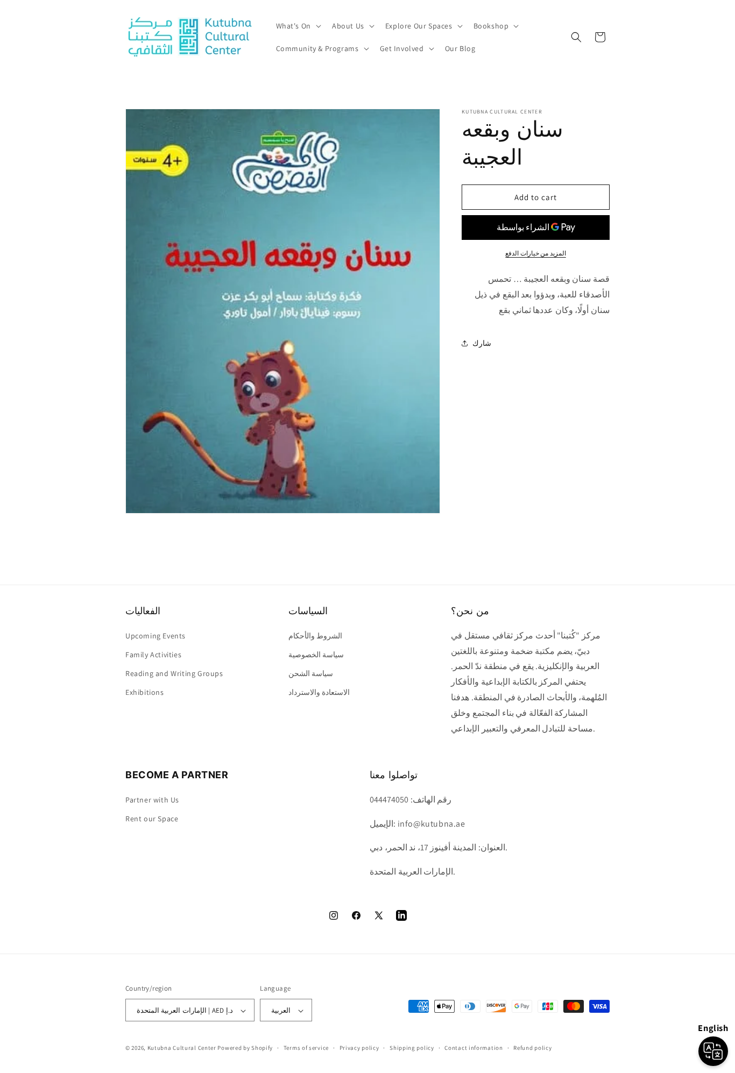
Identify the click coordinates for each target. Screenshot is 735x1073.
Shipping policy (412, 1048)
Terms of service (306, 1048)
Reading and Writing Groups (174, 673)
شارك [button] (481, 343)
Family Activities (153, 654)
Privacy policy (359, 1048)
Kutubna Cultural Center (181, 1048)
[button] (298, 26)
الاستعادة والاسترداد (319, 692)
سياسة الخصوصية (316, 654)
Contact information (473, 1048)
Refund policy (532, 1048)
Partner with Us (152, 799)
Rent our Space (151, 818)
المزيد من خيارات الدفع (535, 253)
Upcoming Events (155, 635)
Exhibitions (144, 692)
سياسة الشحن (311, 673)
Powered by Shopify (245, 1048)
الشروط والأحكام (315, 635)
